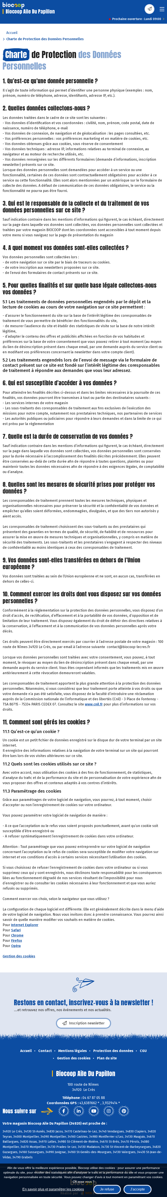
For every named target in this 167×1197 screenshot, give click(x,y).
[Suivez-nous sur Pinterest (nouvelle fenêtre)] (123, 1111)
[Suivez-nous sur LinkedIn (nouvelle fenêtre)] (78, 1111)
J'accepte (137, 1189)
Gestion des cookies (19, 956)
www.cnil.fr (94, 704)
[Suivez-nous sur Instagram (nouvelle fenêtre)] (108, 1111)
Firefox (16, 941)
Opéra (16, 946)
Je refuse (107, 1189)
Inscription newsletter (87, 1023)
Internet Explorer (24, 925)
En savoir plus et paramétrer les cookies (53, 1189)
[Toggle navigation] (162, 10)
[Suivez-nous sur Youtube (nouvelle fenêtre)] (93, 1111)
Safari (16, 930)
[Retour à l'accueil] (13, 5)
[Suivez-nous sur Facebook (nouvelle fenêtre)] (63, 1111)
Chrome (17, 935)
